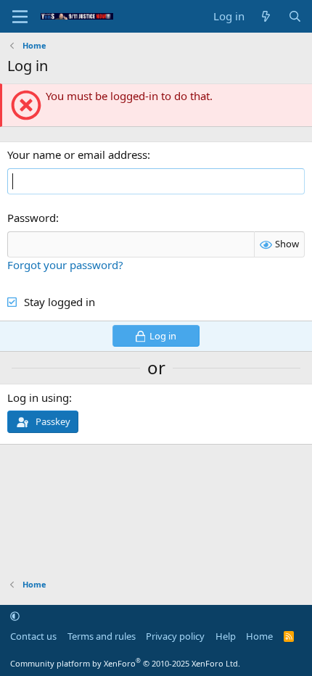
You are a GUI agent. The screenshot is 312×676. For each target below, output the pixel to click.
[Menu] (20, 16)
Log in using (38, 397)
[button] (14, 616)
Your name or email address (77, 154)
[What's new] (266, 16)
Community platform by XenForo (125, 663)
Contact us (33, 636)
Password (31, 217)
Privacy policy (175, 636)
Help (225, 636)
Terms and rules (101, 636)
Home (259, 636)
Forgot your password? (65, 264)
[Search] (295, 16)
